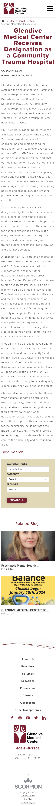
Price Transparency (28, 710)
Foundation (28, 688)
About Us (28, 659)
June (32, 21)
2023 (22, 21)
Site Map (28, 799)
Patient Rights (28, 802)
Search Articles (17, 464)
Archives (12, 484)
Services (28, 673)
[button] (50, 8)
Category (13, 474)
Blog (12, 21)
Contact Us (28, 702)
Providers (27, 666)
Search (16, 500)
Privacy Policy (28, 796)
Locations (28, 681)
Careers (28, 695)
